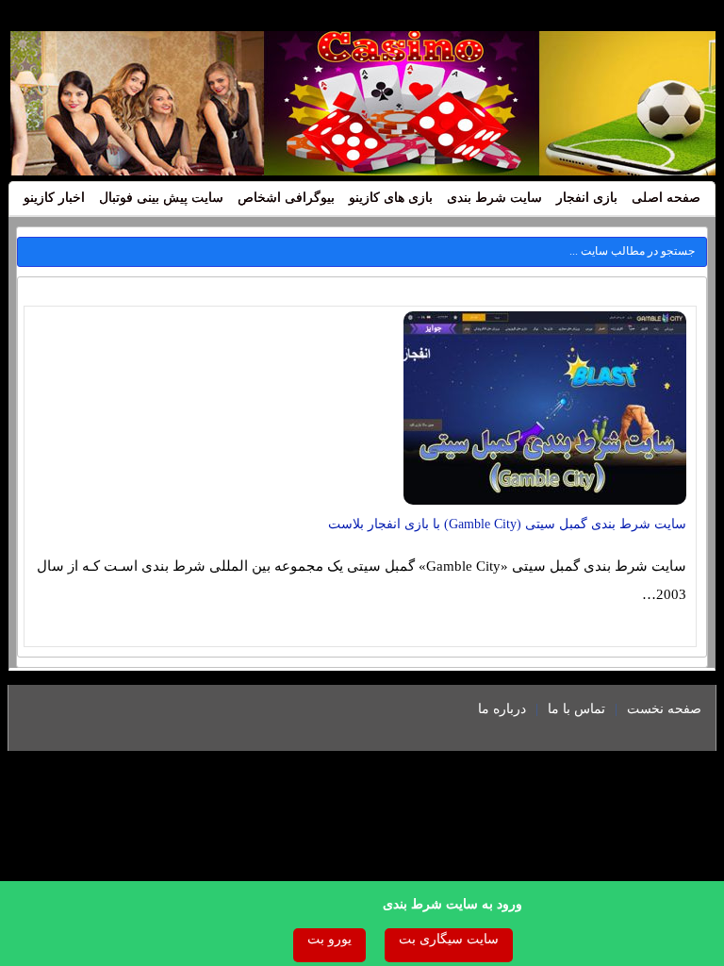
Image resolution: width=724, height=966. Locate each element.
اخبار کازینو (54, 198)
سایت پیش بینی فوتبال (161, 198)
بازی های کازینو (391, 198)
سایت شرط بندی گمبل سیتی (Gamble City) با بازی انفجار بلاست (507, 524)
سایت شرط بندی (494, 198)
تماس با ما (576, 709)
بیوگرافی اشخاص (286, 198)
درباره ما (502, 709)
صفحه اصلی (666, 198)
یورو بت (329, 939)
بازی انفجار (586, 198)
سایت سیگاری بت (449, 939)
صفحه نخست (664, 709)
